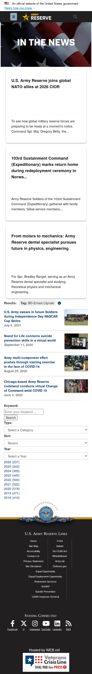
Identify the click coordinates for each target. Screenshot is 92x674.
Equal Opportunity (45, 571)
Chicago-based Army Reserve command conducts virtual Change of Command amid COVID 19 (31, 386)
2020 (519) (12, 488)
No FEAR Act (60, 551)
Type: (8, 422)
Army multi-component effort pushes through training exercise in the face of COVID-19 (29, 362)
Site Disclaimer (33, 566)
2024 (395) (12, 471)
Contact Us (33, 556)
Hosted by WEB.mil (44, 650)
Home (33, 541)
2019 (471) (12, 493)
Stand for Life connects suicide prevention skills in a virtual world (30, 338)
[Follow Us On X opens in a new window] (23, 624)
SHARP (45, 586)
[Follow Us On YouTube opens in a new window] (46, 624)
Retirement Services (45, 581)
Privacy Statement (33, 561)
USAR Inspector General (45, 596)
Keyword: (11, 405)
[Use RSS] (68, 624)
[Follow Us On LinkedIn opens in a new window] (57, 624)
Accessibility (33, 551)
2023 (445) (12, 475)
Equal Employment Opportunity (45, 576)
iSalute (59, 546)
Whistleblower (59, 556)
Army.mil (59, 561)
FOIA (60, 541)
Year (7, 449)
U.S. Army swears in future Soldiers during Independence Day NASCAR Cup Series (31, 316)
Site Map (33, 546)
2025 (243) (12, 466)
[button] (20, 8)
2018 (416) (12, 497)
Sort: (7, 435)
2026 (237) (12, 462)
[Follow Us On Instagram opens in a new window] (34, 624)
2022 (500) (12, 479)
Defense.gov (60, 566)
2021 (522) (12, 484)
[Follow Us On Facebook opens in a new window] (12, 624)
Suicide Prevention (45, 591)
